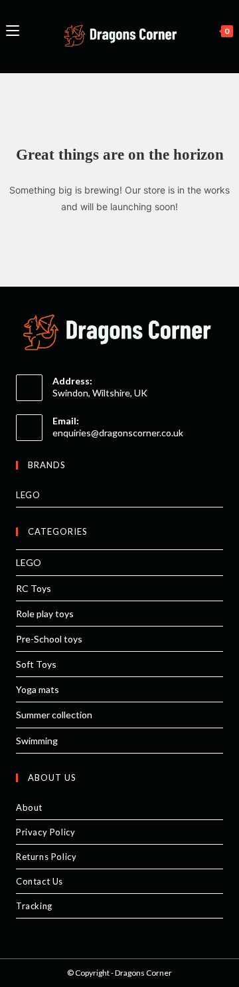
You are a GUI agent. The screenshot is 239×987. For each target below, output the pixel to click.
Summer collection (54, 714)
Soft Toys (36, 664)
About (29, 807)
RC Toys (33, 588)
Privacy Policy (45, 832)
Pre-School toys (49, 638)
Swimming (37, 740)
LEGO (28, 495)
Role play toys (45, 613)
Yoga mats (37, 689)
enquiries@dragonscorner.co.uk (117, 432)
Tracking (34, 906)
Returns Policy (46, 856)
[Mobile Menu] (12, 29)
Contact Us (39, 881)
